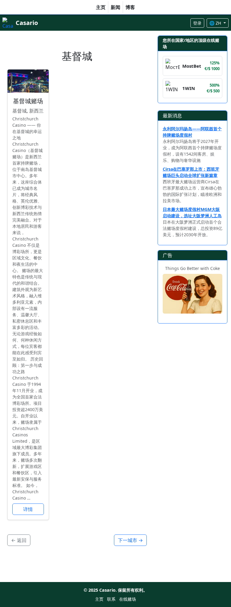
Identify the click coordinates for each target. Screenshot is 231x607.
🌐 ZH (215, 23)
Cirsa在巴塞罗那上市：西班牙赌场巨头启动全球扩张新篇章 (191, 172)
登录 (197, 23)
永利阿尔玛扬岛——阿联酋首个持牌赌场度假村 (192, 132)
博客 (130, 7)
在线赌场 (127, 599)
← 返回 (18, 540)
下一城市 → (130, 540)
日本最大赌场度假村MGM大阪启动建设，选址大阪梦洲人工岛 (192, 212)
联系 (111, 599)
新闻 (115, 7)
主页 (101, 7)
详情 (28, 509)
